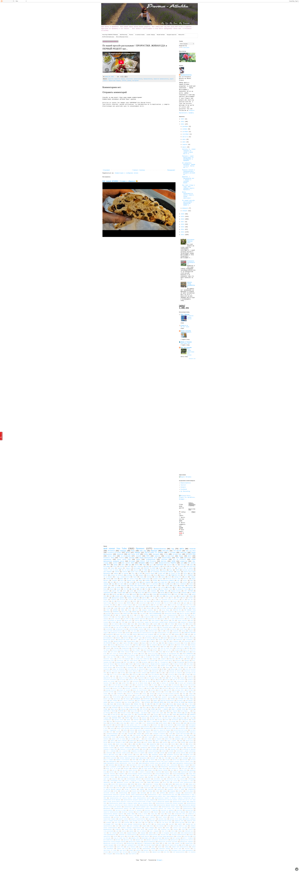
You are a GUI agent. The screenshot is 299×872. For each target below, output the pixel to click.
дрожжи (150, 740)
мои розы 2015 (186, 768)
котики (163, 624)
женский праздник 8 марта (118, 742)
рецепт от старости (176, 817)
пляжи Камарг (157, 787)
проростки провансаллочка (161, 78)
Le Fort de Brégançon (123, 658)
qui (145, 691)
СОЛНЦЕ (135, 613)
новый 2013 (163, 629)
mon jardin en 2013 (174, 573)
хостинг (119, 845)
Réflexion (154, 665)
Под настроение (186, 347)
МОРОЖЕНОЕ (116, 611)
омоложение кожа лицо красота (176, 779)
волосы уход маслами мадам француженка (128, 728)
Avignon (175, 585)
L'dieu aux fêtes (111, 657)
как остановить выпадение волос (149, 745)
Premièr (131, 664)
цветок (144, 597)
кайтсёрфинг (132, 745)
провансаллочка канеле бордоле (171, 806)
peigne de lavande (124, 690)
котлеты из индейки (139, 752)
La (120, 657)
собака (191, 596)
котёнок (185, 582)
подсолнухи (160, 789)
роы (134, 822)
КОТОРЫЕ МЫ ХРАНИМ (179, 702)
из (131, 744)
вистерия (112, 726)
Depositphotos (186, 483)
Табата (148, 714)
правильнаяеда (123, 792)
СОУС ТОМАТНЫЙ (188, 591)
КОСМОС (169, 702)
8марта (144, 643)
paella (105, 606)
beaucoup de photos (175, 671)
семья (191, 564)
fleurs (121, 557)
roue (112, 693)
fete (146, 589)
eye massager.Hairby (153, 678)
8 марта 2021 (126, 643)
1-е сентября (142, 641)
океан (112, 568)
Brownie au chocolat (140, 646)
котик (166, 554)
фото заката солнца (132, 578)
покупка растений (137, 791)
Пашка (164, 711)
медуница (158, 625)
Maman (188, 658)
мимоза (145, 571)
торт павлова (113, 833)
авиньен (144, 718)
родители (152, 820)
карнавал (106, 624)
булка (105, 723)
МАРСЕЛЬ (155, 705)
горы (121, 735)
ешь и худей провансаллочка (175, 618)
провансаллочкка (188, 808)
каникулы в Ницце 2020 (110, 749)
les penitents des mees (113, 686)
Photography (156, 601)
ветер (148, 725)
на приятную (157, 772)
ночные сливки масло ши (142, 775)
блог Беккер (185, 314)
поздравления (150, 559)
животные (183, 552)
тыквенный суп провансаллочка (127, 834)
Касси (136, 610)
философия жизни (147, 838)
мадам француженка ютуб (148, 557)
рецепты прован (123, 819)
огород (154, 594)
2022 (183, 121)
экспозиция (134, 852)
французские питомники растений (167, 841)
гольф (131, 582)
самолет (124, 826)
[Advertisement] (139, 156)
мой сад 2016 (131, 627)
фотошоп (118, 839)
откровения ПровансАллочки (153, 780)
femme (163, 678)
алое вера (190, 718)
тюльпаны (164, 559)
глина (122, 733)
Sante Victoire (118, 603)
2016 (183, 224)
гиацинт (132, 731)
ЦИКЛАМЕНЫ (155, 716)
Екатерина (180, 700)
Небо (177, 557)
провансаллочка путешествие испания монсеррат (169, 803)
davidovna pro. (156, 676)
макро (138, 559)
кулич (137, 754)
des (165, 676)
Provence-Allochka (114, 552)
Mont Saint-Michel (132, 660)
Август (189, 332)
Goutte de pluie (153, 653)
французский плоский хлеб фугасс (113, 843)
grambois (190, 679)
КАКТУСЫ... (138, 702)
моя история (125, 594)
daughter (133, 676)
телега (173, 831)
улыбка (136, 836)
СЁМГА (168, 712)
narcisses (165, 688)
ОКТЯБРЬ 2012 (164, 591)
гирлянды (149, 577)
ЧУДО (163, 716)
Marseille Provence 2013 (173, 578)
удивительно (107, 836)
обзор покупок (168, 775)
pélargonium (142, 606)
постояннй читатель (109, 792)
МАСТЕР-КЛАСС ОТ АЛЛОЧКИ (154, 552)
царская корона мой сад (172, 845)
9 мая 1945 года (153, 643)
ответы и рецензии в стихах (133, 780)
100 (150, 641)
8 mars (117, 643)
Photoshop (190, 662)
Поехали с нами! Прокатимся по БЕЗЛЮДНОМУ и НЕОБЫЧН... (188, 158)
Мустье (149, 575)
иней (191, 620)
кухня (169, 577)
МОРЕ (148, 556)
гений (117, 731)
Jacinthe (130, 599)
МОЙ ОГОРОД (183, 705)
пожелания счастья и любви (175, 789)
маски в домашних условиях (114, 766)
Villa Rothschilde (153, 669)
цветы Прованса (131, 846)
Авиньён (148, 608)
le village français (126, 604)
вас (171, 723)
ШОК (114, 615)
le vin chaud (164, 685)
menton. (185, 686)
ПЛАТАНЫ (190, 709)
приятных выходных (144, 596)
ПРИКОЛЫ (134, 611)
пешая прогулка (178, 785)
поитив (115, 791)
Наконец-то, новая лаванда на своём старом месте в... (188, 151)
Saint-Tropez (107, 603)
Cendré (105, 587)
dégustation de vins (110, 678)
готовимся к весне (183, 617)
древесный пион (152, 618)
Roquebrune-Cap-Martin (125, 665)
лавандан (106, 584)
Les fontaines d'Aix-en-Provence (169, 599)
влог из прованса (180, 726)
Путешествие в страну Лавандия (186, 611)
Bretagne (132, 561)
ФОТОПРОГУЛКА (190, 554)
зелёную (183, 742)
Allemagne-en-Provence (173, 643)
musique (157, 688)
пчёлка (123, 815)
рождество (183, 561)
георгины (124, 731)
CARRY (178, 597)
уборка (191, 834)
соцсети (190, 829)
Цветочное (187, 557)
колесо (132, 624)
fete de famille (169, 603)
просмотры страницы (127, 812)
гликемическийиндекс (112, 733)
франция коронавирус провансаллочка (157, 839)
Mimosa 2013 (181, 34)
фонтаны (126, 637)
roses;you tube (184, 691)
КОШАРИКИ (190, 702)
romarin (174, 691)
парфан (149, 782)
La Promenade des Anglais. (152, 657)
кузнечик (130, 754)
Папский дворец (151, 611)
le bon (130, 685)
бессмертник (185, 719)
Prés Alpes (190, 664)
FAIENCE (190, 597)
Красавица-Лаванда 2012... (191, 241)
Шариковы (170, 716)
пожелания (123, 585)
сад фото (171, 824)
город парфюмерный (111, 735)
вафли (185, 723)
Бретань (164, 561)
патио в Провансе (181, 584)
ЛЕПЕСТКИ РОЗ (177, 610)
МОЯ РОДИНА (192, 705)
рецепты (135, 634)
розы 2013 (159, 634)
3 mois (166, 597)
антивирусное (107, 719)
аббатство (136, 718)
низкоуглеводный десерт (162, 773)
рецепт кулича (162, 817)
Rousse (112, 589)
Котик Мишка (165, 610)
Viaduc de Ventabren (118, 669)
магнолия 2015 (144, 625)
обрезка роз (163, 777)
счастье (124, 831)
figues (182, 678)
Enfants (155, 650)
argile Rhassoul (133, 671)
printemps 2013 (131, 575)
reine (150, 691)
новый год (164, 584)
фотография (137, 568)
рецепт (178, 571)
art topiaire (145, 671)
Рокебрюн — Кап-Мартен (141, 712)
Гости (105, 700)
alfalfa (124, 80)
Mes (113, 601)
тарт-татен (165, 831)
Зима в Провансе (138, 566)
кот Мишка (192, 592)
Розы (133, 551)
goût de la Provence (179, 679)
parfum (112, 606)
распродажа (174, 815)
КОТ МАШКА (144, 570)
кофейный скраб (152, 752)
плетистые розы (136, 787)
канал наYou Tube (124, 559)
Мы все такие (185, 327)
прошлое (156, 812)
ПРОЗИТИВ (120, 711)
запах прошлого (155, 620)
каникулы (175, 592)
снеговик (164, 636)
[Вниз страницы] (297, 869)
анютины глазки (118, 719)
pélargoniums (152, 606)
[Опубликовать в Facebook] (125, 76)
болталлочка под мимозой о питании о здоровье (129, 721)
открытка (186, 594)
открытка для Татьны (171, 780)
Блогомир (178, 697)
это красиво (124, 573)
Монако (164, 570)
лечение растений (111, 758)
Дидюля (155, 700)
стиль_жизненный (108, 831)
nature (185, 573)
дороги (112, 740)
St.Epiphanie (130, 667)
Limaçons (154, 658)
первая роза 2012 (180, 784)
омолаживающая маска (165, 594)
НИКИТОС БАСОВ (164, 707)
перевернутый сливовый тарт (144, 785)
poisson (153, 690)
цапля (160, 845)
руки (146, 822)
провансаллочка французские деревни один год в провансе (141, 806)
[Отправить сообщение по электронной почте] (118, 76)
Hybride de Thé (143, 655)
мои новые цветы (161, 768)
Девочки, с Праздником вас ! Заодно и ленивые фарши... (188, 180)
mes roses (156, 604)
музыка (134, 594)
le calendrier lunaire (141, 685)
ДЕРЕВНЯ (115, 610)
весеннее (169, 564)
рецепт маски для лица (122, 634)
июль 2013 (122, 622)
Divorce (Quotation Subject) (120, 650)
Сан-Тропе (143, 613)
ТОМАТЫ (177, 570)
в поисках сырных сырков (190, 317)
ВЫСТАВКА (155, 698)
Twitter (183, 485)
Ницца (140, 580)
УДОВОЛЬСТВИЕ (183, 714)
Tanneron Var (170, 568)
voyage (116, 608)
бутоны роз (113, 723)
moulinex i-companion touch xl (134, 688)
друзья (162, 618)
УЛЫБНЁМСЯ (192, 714)
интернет (143, 744)
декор (191, 735)
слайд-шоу (118, 829)
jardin (115, 563)
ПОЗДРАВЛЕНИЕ (160, 564)
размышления (109, 634)
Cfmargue (116, 648)
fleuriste (190, 678)
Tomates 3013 (176, 667)
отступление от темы (187, 780)
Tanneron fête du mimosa (185, 568)
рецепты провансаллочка (138, 819)
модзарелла (135, 768)
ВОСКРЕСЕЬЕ (146, 698)
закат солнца (179, 566)
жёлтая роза (128, 620)
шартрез (146, 850)
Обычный (123, 709)
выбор (125, 730)
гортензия (172, 617)
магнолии (184, 759)
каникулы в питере (125, 749)
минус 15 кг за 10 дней (113, 768)
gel (154, 679)
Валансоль (164, 698)
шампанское (179, 639)
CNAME (151, 646)
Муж (150, 707)
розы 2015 (118, 822)
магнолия (192, 759)
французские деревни (118, 597)
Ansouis (112, 644)
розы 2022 (168, 634)
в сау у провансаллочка (148, 723)
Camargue (190, 585)
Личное (171, 704)
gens (185, 603)
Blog (137, 644)
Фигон (135, 716)
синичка (160, 827)
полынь (157, 791)
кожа (176, 564)
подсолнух (151, 789)
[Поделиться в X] (124, 76)
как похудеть (166, 745)
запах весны (174, 742)
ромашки (177, 634)
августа (185, 136)
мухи (118, 772)
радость (158, 815)
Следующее (106, 170)
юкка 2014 (166, 852)
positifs (169, 690)
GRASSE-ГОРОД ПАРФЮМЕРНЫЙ (191, 285)
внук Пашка (118, 617)
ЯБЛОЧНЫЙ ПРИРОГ (117, 718)
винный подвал (181, 725)
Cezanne (108, 648)
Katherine (166, 655)
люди (113, 584)
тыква (115, 578)
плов (110, 596)
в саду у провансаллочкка (169, 615)
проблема (162, 792)
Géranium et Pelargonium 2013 (170, 653)
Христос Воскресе (185, 613)
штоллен (106, 852)
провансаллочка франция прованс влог (167, 805)
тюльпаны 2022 (164, 834)
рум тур (153, 822)
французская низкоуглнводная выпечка (115, 841)
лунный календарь (183, 758)
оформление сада (108, 782)
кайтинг (191, 744)
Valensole (106, 669)
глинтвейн (130, 733)
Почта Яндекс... (185, 711)
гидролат (140, 731)
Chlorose (134, 648)
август (132, 615)
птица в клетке (142, 813)
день (140, 737)
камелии (162, 747)
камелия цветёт (175, 582)
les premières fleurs (181, 589)
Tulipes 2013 (161, 573)
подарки (142, 789)
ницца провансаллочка (112, 775)
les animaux (154, 589)
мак (104, 765)
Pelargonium (180, 662)
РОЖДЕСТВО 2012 (175, 575)
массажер (138, 766)
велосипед (192, 723)
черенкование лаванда (148, 848)
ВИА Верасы (126, 698)
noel (191, 573)
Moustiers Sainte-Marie (165, 660)
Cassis (171, 646)
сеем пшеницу (160, 826)
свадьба (144, 826)
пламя (127, 787)
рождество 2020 (191, 820)
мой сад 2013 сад (119, 627)
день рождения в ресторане (180, 737)
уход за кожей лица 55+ (121, 838)
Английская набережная (166, 608)
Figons (105, 599)
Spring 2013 (119, 667)
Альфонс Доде (138, 697)
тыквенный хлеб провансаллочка (148, 834)
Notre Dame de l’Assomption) (159, 662)
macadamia (160, 686)
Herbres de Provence (109, 655)
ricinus (166, 691)
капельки (124, 571)
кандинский (190, 747)
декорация (122, 737)
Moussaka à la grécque (148, 660)
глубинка (146, 733)
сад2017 (180, 824)
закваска (165, 742)
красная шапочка (180, 752)
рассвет (182, 815)
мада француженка (111, 761)
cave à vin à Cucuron (116, 674)
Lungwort (163, 658)
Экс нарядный (122, 615)
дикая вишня (147, 738)
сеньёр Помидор (149, 827)
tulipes (130, 695)
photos (105, 575)
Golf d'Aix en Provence (117, 653)
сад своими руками (159, 824)
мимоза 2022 (184, 766)
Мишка (181, 556)
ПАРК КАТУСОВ (144, 709)
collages (187, 674)
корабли (155, 624)
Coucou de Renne (115, 587)
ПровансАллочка (148, 78)
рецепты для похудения (147, 634)
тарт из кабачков (142, 831)
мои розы (129, 584)
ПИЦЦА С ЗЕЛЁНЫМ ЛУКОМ (178, 709)
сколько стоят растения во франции (147, 636)
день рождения (146, 582)
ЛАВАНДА (137, 552)
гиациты (164, 617)
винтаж (162, 592)
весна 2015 (132, 592)
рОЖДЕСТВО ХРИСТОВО (189, 632)
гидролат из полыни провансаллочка (156, 731)
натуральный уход (121, 629)
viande (151, 695)
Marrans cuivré (160, 587)
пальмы (183, 630)
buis (160, 672)
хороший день (189, 843)
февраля (185, 208)
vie (157, 695)
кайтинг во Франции (109, 745)
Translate (185, 47)
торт (105, 833)
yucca (107, 697)
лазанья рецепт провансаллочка (128, 756)
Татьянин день (165, 714)
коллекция (184, 592)
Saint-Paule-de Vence (186, 601)
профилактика (147, 812)
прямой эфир (164, 812)
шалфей (131, 850)
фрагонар (157, 637)
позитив (192, 549)
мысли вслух (179, 627)
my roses (164, 604)
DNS (188, 648)
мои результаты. (174, 768)
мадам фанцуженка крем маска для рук (131, 761)
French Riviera (151, 651)
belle (115, 672)
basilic (164, 671)
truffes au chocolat (118, 695)
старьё (172, 636)
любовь (141, 759)
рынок (189, 822)
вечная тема (156, 725)
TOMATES (128, 603)
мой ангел (179, 625)
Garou (187, 651)
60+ (172, 597)
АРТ (142, 608)
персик (157, 785)
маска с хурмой (184, 765)
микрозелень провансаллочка (134, 78)
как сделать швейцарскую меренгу (127, 747)
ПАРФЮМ (153, 709)
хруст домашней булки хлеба (132, 845)
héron (165, 681)
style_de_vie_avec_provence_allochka (168, 693)
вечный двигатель (169, 725)
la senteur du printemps (167, 683)
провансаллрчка (108, 810)
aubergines (155, 671)
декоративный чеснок (110, 737)
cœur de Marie (123, 676)
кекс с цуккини (123, 751)
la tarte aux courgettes (185, 683)
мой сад (143, 551)
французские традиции (186, 841)
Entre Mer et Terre (166, 650)
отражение (175, 630)
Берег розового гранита (165, 697)
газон (110, 731)
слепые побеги (129, 829)
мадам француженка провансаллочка (183, 763)
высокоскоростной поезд (180, 730)
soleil (144, 693)
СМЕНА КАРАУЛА (177, 712)
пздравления (189, 785)
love (133, 686)
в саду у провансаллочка (122, 577)
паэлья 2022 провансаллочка (119, 784)
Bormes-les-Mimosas (111, 646)
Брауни (193, 608)
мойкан (142, 770)
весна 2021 (184, 615)
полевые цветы (119, 596)
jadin (116, 683)
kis (116, 604)
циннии (159, 846)
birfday (123, 672)
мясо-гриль (132, 772)
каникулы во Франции (187, 622)
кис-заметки (115, 624)
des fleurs (173, 676)
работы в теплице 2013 (146, 815)
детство (130, 738)
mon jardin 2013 (128, 563)
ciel (163, 674)
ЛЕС (146, 704)
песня (116, 585)
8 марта (167, 585)
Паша (160, 611)
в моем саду (122, 723)
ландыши (106, 625)
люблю (107, 594)
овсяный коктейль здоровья (178, 777)
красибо (162, 752)
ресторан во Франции (120, 817)
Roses (105, 589)
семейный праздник (128, 636)
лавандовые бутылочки (173, 754)
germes (129, 80)
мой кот (114, 770)
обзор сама (179, 775)
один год (106, 779)
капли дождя (152, 749)
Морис (144, 707)
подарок (191, 630)
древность (142, 740)
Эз (177, 716)
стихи (178, 636)
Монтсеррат (136, 707)
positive (136, 570)
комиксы (147, 624)
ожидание (114, 779)
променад (120, 554)
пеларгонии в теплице (152, 784)
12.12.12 (161, 641)
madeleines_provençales (173, 686)
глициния (138, 733)
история (113, 622)
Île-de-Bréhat (117, 697)
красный (191, 752)
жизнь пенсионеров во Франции (112, 620)
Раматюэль (117, 613)
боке (110, 721)
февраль (118, 637)
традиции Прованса (132, 833)
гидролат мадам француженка (178, 731)
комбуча (140, 624)
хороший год (178, 843)
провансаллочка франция (146, 805)
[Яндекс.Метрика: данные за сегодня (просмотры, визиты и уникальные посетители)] (185, 477)
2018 (183, 219)
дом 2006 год (127, 618)
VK (192, 667)
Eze (184, 597)
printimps (190, 690)
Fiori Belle (114, 651)
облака (141, 594)
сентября (185, 134)
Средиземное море (109, 592)
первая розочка (113, 785)
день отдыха (148, 737)
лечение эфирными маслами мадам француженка (133, 758)
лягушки (167, 759)
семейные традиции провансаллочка (131, 827)
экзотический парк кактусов (119, 852)
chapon (127, 674)
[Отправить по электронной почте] (121, 76)
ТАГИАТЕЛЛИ (140, 714)
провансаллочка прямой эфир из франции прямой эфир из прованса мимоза (130, 803)
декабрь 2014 (182, 735)
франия (165, 637)
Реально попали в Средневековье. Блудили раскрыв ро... (188, 172)
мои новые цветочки (147, 768)
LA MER (140, 573)
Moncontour (120, 660)
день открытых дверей (161, 737)
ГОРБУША (172, 698)
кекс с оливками (111, 751)
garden (179, 603)
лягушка (160, 759)
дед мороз (172, 735)
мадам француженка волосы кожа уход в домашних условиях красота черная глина (169, 761)
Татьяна (156, 714)
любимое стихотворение (122, 759)
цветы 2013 (120, 846)
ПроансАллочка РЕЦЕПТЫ (167, 580)
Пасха (155, 575)
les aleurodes (175, 685)
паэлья (191, 584)
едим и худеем (159, 740)
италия (173, 744)
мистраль (126, 768)
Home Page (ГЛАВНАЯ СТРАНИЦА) (110, 34)
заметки (137, 620)
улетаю (115, 836)
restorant (158, 691)
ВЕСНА (128, 552)
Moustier (185, 578)
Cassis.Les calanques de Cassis (186, 646)
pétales (138, 691)
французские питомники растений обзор (181, 637)
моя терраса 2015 (182, 770)
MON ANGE (181, 658)
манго (124, 765)
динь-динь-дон (185, 343)
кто (123, 754)
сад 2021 (148, 824)
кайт (184, 744)
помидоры (172, 791)
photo (124, 591)
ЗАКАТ (128, 566)
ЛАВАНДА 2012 (137, 704)
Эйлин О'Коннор (186, 342)
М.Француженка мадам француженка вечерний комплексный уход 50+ (123, 705)
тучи (157, 833)
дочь (123, 564)
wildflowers (192, 695)
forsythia (122, 679)
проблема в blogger (175, 792)
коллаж (164, 751)
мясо (124, 772)
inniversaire (180, 681)
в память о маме (134, 723)
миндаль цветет (169, 625)
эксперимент (189, 639)
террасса (128, 568)
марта (184, 147)
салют (117, 826)
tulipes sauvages (190, 606)
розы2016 (126, 822)
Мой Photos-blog (123, 34)
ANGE (163, 643)
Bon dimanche (153, 644)
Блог (187, 608)
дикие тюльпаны (115, 618)
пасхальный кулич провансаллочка (183, 782)
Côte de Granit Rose (167, 648)
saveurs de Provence (132, 693)
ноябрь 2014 (157, 775)
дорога (105, 740)
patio (122, 580)
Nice (128, 601)
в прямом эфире (121, 592)
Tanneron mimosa (149, 573)
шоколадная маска (163, 850)
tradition (106, 695)
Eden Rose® (147, 650)
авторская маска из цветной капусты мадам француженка (166, 718)
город (137, 582)
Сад (172, 549)
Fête (174, 651)
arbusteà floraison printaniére (115, 671)
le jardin (154, 685)
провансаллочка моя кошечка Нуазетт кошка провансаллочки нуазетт (130, 798)
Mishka (161, 568)
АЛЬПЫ (136, 608)
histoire (120, 681)
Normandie (145, 662)
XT (167, 669)
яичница (117, 853)
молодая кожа (151, 770)
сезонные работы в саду (180, 826)
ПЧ (126, 711)
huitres (158, 681)
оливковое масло (153, 630)
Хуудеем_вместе (144, 716)
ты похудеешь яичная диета (169, 833)
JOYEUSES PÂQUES (155, 655)
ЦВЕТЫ (182, 549)
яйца (124, 853)
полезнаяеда (148, 791)
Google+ (192, 110)
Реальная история (126, 712)
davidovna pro (144, 676)
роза (186, 577)
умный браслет (145, 836)
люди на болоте (150, 759)
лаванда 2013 (181, 624)
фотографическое (108, 839)
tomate (191, 693)
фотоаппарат (148, 637)
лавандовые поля (188, 754)
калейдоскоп (143, 747)
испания (106, 622)
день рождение (108, 571)
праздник (156, 554)
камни (156, 577)
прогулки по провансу (167, 810)
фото (189, 556)
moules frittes (117, 688)
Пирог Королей (173, 711)
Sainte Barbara (108, 667)
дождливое (178, 738)
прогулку (179, 810)
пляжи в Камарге (169, 787)
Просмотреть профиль (186, 113)
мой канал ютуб (133, 554)
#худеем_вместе (131, 641)
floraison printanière (110, 679)
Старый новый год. (129, 714)
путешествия (169, 556)
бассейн (152, 719)
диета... (138, 738)
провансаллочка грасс (139, 796)
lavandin (114, 580)
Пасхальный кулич (155, 711)
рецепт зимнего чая (136, 817)
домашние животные (139, 618)
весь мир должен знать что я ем (134, 725)
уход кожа (187, 836)
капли (144, 749)
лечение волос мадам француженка (121, 625)
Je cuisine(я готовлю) (140, 34)
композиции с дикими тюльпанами (186, 751)
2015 (183, 227)
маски (193, 765)
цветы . (135, 639)
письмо (111, 787)
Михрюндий (115, 707)
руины (139, 822)
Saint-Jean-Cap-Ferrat (186, 665)
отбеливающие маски (116, 780)
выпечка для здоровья (144, 730)
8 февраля (136, 643)
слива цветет (140, 829)
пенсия (163, 784)
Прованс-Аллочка (176, 591)
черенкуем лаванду (164, 848)
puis (131, 691)
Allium (185, 643)
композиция (109, 752)
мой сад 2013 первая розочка (128, 770)
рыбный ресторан (180, 822)
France (115, 566)
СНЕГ (178, 580)
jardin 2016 (125, 683)
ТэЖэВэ (174, 714)
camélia (134, 589)
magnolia (147, 604)
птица (154, 596)
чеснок (171, 639)
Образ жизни (114, 709)
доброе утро (168, 738)
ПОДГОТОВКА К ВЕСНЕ (109, 711)
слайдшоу (192, 577)
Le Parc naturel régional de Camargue (141, 587)
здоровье (166, 620)
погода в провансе (130, 789)
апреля (185, 144)
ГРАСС (107, 610)
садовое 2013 (115, 636)
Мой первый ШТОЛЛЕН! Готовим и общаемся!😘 (120, 181)
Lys (183, 599)
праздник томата (131, 596)
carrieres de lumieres (175, 672)
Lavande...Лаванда (151, 34)
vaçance (122, 566)
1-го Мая (152, 597)
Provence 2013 (109, 557)
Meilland (106, 601)
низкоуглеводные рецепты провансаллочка (140, 773)
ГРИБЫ (191, 698)
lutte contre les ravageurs (146, 686)
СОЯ (186, 712)
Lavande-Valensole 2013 (144, 599)
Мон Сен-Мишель (125, 707)
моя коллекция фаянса (166, 627)
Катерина (119, 704)
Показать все (192, 358)
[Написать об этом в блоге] (122, 76)
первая (170, 784)
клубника (124, 624)
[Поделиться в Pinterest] (127, 76)
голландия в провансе (159, 733)
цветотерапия (110, 846)
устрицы (179, 836)
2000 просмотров (186, 641)
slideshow (153, 591)
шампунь (138, 850)
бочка (180, 721)
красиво (131, 557)
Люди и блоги (189, 704)
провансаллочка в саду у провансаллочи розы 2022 (162, 794)
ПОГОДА (155, 580)
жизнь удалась (148, 742)
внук (171, 566)
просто (138, 812)
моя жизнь (154, 627)
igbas (171, 681)
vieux (163, 695)
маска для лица (152, 765)
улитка (122, 836)
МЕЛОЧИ (163, 705)
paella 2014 (115, 591)
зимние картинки (182, 620)
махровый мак (147, 766)
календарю (153, 747)
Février (168, 651)
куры (191, 582)
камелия (117, 571)
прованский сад (176, 632)
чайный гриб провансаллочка (180, 846)
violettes (171, 695)
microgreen (135, 80)
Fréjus (160, 651)
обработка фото (152, 777)
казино (130, 622)
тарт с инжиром (154, 831)
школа (153, 850)
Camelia (158, 646)
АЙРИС (130, 608)
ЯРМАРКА (127, 718)
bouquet (130, 672)
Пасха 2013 (134, 711)
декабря (185, 126)
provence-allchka (109, 691)
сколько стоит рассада (180, 827)
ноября (185, 129)
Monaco (170, 587)
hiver (128, 681)
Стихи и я (184, 325)
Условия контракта (111, 716)
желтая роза (189, 740)
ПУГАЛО (141, 611)
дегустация (150, 735)
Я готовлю (171, 552)
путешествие (177, 554)
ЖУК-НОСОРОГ (189, 700)
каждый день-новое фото (161, 582)
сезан (168, 826)
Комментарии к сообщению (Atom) (126, 173)
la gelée (153, 683)
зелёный (191, 742)
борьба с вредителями (153, 721)
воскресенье (147, 617)
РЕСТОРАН (108, 613)
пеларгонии (183, 564)
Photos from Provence (148, 561)
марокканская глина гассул (137, 765)
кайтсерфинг (122, 745)
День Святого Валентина (127, 700)
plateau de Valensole (117, 575)
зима (173, 620)
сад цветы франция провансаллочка (131, 824)
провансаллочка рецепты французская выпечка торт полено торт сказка (157, 808)
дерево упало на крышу (118, 738)
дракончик (133, 740)
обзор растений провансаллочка (113, 630)
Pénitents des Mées (109, 665)
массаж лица (115, 594)
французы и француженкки (144, 843)
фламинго (106, 597)
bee (110, 672)
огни (126, 630)
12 (154, 641)
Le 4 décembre (186, 657)
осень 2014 (177, 594)
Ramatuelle (167, 601)
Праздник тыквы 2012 (171, 34)
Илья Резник (128, 702)
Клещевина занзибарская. (191, 262)
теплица (108, 578)
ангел (138, 615)
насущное (175, 772)
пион (105, 787)
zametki (123, 608)
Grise (125, 587)
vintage (108, 608)
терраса (116, 573)
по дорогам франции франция (112, 789)
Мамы (107, 707)
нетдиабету (121, 773)
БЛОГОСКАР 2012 (150, 697)
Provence (131, 34)
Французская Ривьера (171, 613)
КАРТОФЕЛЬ (147, 702)
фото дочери (176, 838)
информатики (153, 744)
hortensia (136, 681)
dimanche (190, 676)
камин (181, 747)
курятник (145, 754)
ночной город (183, 629)
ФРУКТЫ (128, 716)
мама (118, 765)
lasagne (106, 685)
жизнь (137, 564)
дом (182, 563)
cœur (114, 676)
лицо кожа (164, 758)
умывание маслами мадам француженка (163, 836)
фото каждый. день (136, 637)
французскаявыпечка (149, 841)
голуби (170, 733)
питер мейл (119, 787)
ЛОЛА (151, 704)
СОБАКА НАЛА (126, 613)
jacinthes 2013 (108, 604)
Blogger (182, 585)
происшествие (189, 810)
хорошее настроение (133, 597)
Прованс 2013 (164, 575)
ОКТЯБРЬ (147, 580)
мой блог (187, 625)
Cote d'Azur (143, 648)
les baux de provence (189, 685)
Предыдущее (171, 170)
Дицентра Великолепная (167, 700)
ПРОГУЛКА (165, 551)
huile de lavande (147, 681)
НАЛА (155, 707)
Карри (111, 704)
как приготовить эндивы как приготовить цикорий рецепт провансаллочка (156, 622)
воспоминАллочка (148, 728)
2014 (183, 229)
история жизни (164, 744)
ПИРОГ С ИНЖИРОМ (163, 709)
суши (117, 831)
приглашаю (143, 792)
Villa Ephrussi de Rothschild (136, 669)
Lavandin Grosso (157, 578)
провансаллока (188, 792)
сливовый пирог (152, 829)
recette (161, 606)
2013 (183, 232)
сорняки (175, 829)
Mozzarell (178, 660)
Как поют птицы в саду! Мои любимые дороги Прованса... (188, 187)
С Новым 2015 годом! (157, 712)
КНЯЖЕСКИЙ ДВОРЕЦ (158, 702)
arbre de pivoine (190, 669)
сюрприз (131, 831)
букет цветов (189, 721)
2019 (183, 216)
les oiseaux (138, 604)
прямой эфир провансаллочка (138, 585)
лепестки (182, 756)
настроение (109, 629)
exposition (141, 678)
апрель (105, 582)
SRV (175, 665)
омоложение (147, 779)
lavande (138, 556)
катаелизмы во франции (188, 749)
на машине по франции (144, 772)
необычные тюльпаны (109, 773)
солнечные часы (165, 829)
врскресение (181, 728)
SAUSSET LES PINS (166, 665)
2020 (183, 214)
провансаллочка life (163, 632)
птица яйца (154, 813)
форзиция (167, 838)
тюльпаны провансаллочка (179, 834)
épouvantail (127, 697)
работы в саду (132, 815)
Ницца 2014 (175, 707)
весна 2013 (112, 556)
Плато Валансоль (169, 611)
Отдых (170, 570)
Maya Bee (190, 599)
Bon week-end (164, 644)
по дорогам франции (187, 787)
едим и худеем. (171, 740)
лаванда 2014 (178, 577)
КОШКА (122, 610)
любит (134, 759)
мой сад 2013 (190, 551)
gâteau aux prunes (109, 681)
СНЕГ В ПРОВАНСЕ (188, 575)
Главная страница (138, 170)
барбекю (144, 719)
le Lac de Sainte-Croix (118, 685)
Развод (115, 712)
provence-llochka (122, 691)
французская (174, 839)
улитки (129, 836)
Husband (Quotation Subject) (127, 655)
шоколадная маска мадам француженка (182, 850)
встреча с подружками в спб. (112, 730)
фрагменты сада (128, 839)
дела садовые (132, 737)
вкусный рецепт (168, 726)
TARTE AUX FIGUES (152, 667)
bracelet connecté (141, 672)
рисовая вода (163, 819)
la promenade (126, 556)
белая (166, 719)
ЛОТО (157, 704)
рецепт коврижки (150, 817)
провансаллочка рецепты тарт (123, 808)
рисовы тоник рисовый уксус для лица (135, 820)
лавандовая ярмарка (157, 754)
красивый (170, 752)
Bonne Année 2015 (182, 644)
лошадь (173, 758)
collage (179, 674)
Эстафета (183, 716)
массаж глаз (128, 766)
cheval (143, 674)
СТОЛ (191, 712)
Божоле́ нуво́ (107, 698)
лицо (144, 564)
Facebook (184, 489)
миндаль (193, 766)
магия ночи (176, 759)
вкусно (165, 566)
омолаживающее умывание (134, 779)
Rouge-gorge (144, 665)
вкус (119, 726)
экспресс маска (144, 852)
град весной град (138, 735)
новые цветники (127, 775)
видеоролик (107, 559)
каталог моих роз (135, 571)
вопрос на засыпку (135, 617)
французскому (130, 843)
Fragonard (113, 599)
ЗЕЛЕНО (105, 702)
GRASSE (181, 651)
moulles (149, 688)
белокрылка (175, 719)
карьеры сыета (175, 749)
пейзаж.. (140, 784)
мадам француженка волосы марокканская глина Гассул (119, 763)
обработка (141, 777)
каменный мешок (172, 747)
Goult (142, 653)
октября (185, 131)
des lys (182, 676)
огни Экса (133, 630)
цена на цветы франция (148, 639)
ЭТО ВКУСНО (177, 551)
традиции (186, 636)
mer (192, 686)
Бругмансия (117, 698)
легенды (161, 756)
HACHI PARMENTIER (188, 653)
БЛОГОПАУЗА (179, 608)
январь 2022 (107, 641)
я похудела (109, 853)
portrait (160, 690)
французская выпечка (187, 839)
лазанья (190, 624)
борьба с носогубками (169, 721)
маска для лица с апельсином (168, 765)
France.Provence (138, 651)
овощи (147, 594)
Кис (157, 610)
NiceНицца (118, 662)
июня (184, 142)
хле (163, 843)
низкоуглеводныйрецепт (179, 773)
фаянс (121, 578)
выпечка (132, 730)
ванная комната (163, 723)
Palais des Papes (145, 601)
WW (162, 669)
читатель (187, 848)
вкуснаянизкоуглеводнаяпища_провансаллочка (136, 726)
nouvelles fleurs (188, 604)
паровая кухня (139, 782)
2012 (183, 234)
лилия (135, 625)
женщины (139, 742)
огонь (191, 777)
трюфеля (151, 833)
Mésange (187, 660)
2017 (183, 221)
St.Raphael (140, 667)
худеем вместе (153, 585)
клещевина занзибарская (138, 751)
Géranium (122, 599)
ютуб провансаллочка (179, 852)
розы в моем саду (171, 596)
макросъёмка (166, 557)
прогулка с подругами (151, 810)
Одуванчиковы (132, 709)
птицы (162, 813)
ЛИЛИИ (173, 561)
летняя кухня (191, 756)
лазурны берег (144, 756)
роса (183, 634)
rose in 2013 (170, 606)
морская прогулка (143, 627)
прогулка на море (121, 810)
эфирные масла (156, 852)
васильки (178, 723)
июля (184, 139)
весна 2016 (141, 592)
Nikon (134, 601)
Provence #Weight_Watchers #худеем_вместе (157, 664)
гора (194, 733)
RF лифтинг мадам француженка (184, 587)
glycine (167, 679)
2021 (183, 124)
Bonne (172, 644)
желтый (105, 742)
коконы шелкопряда (153, 751)
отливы (168, 630)
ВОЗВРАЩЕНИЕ (136, 698)
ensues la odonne (124, 678)
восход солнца (171, 728)
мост (172, 770)
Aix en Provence (179, 559)
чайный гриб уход (122, 848)
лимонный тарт (154, 758)
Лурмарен (179, 704)
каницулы (136, 749)
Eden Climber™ (136, 650)
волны (112, 728)
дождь (116, 564)
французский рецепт (124, 639)
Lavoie (177, 657)
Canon (164, 646)
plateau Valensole (122, 606)
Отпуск (152, 563)
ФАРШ (122, 716)
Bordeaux (192, 644)
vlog (178, 695)
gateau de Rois (145, 679)
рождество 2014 (179, 820)
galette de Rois (133, 679)
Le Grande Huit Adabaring (141, 658)
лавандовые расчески (109, 756)
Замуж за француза (116, 702)
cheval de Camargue (153, 674)
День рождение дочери (144, 700)
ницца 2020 (192, 773)
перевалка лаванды (127, 785)
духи (168, 592)
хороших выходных (109, 845)
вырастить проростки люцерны (116, 78)
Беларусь (141, 575)
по (177, 787)
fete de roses (173, 678)
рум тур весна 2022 (165, 822)
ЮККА (191, 580)
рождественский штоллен (165, 820)
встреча (191, 728)
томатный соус (189, 831)
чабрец (167, 846)
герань (142, 577)
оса (162, 630)
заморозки (145, 620)
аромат (128, 719)
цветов (183, 845)
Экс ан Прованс (108, 577)
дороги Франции (122, 740)
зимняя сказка (120, 744)
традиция (142, 833)
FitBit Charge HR (126, 651)
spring (152, 693)
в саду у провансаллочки (151, 615)
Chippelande (125, 648)
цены (153, 846)
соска (183, 829)
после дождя (189, 791)
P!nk (172, 662)
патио (171, 584)
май (152, 625)
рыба (189, 634)
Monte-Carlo (120, 601)
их (178, 744)
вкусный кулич (156, 726)
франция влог (139, 839)
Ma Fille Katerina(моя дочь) (108, 36)
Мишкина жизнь (131, 580)
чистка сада (177, 848)
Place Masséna (121, 664)
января (185, 211)
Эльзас (185, 580)
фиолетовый (158, 838)
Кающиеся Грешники (147, 610)
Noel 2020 (136, 662)
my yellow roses (175, 604)
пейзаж (132, 784)
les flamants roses (166, 589)
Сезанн (105, 714)
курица (163, 577)
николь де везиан (152, 629)
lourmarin (126, 686)
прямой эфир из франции (178, 812)
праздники (134, 792)
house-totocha (186, 331)
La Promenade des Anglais (132, 657)
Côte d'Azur (153, 648)
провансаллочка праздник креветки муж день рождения (139, 799)
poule (131, 591)
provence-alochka (142, 591)
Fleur (133, 573)
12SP (168, 641)
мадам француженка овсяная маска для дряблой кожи (154, 763)
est (133, 678)
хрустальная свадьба (149, 845)
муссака (111, 772)
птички (169, 813)
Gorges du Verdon (132, 653)
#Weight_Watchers (119, 641)
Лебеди (164, 704)
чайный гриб (161, 639)
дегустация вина (161, 735)
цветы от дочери (143, 846)
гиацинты (156, 617)
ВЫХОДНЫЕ (142, 563)
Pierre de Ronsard (109, 664)
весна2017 (109, 725)
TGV (161, 667)
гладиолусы (192, 731)
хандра (157, 843)
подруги (106, 632)
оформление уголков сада (124, 782)
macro (151, 564)
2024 (183, 119)
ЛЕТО (108, 564)
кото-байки (171, 624)
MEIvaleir (172, 658)
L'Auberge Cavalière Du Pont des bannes (183, 655)
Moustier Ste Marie (161, 34)
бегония (160, 719)
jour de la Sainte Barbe (139, 683)
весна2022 (118, 725)
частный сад (135, 848)
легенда (154, 756)
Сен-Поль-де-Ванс (115, 714)
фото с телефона (188, 838)
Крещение (127, 704)
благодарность (156, 566)
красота (157, 556)
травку (122, 833)
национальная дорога (187, 772)
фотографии (107, 566)
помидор (165, 791)
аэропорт (136, 719)
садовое (120, 568)
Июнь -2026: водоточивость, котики (190, 352)
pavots (193, 688)
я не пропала (191, 852)
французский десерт (109, 639)
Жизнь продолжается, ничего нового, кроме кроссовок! (188, 195)
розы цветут (182, 596)
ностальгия (173, 629)
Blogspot (143, 644)
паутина (106, 784)
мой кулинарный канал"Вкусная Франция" (162, 571)
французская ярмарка (135, 841)
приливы (127, 632)
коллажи (171, 751)
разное (166, 815)
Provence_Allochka (178, 664)
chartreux (135, 674)
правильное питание (116, 632)
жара (181, 740)
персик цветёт (166, 785)
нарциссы (166, 772)
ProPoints (139, 664)
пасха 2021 (166, 782)
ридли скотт (151, 819)
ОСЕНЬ (146, 554)
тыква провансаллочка (186, 833)
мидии (156, 766)
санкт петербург (134, 826)
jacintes (190, 681)
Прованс (140, 549)
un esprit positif (140, 695)
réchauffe (120, 693)
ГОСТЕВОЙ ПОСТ (182, 698)
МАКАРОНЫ (147, 705)
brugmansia (153, 672)
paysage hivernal (111, 690)
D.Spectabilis (180, 648)
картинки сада (163, 749)
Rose (136, 665)
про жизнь (153, 792)
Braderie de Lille (126, 646)
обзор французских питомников (126, 777)
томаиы (180, 831)
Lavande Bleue (145, 578)
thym (184, 693)
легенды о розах (171, 756)
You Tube (126, 589)
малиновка (111, 765)
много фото (120, 584)
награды (193, 627)
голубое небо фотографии (182, 733)
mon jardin (191, 563)
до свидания (158, 738)
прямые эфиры (131, 813)
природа (123, 551)
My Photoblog (185, 491)
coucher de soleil (155, 603)
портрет (180, 791)
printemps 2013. (179, 690)
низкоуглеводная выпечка (136, 629)
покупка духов (125, 791)
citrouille (171, 674)
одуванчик (142, 630)
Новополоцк (185, 707)
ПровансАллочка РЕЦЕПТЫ (167, 563)
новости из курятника (151, 584)
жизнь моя (190, 618)
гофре (127, 735)
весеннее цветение (187, 570)
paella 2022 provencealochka (179, 688)
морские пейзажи (163, 770)
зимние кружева (108, 744)
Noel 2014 (127, 662)
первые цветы (107, 585)
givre (191, 603)
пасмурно (156, 782)
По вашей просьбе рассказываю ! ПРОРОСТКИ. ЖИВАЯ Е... (188, 203)
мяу (187, 627)
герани (135, 577)
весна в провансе (152, 592)
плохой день (147, 787)
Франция (154, 551)
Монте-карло (125, 611)
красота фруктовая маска (111, 754)
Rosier (175, 601)
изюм (137, 744)
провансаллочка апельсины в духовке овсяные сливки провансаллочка (124, 794)
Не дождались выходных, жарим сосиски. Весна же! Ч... (188, 165)
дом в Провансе (188, 738)
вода (125, 617)
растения (190, 815)
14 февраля (175, 641)
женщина (131, 742)
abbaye (173, 669)
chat (140, 589)
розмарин (108, 822)
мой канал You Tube (115, 549)
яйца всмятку (132, 853)
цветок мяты (192, 845)
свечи (151, 826)
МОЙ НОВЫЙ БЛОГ (172, 705)
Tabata (167, 667)
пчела (160, 596)
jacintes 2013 (108, 683)
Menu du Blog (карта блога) (122, 36)
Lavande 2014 (167, 657)
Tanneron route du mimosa (111, 570)
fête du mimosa (126, 570)
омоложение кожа (158, 779)
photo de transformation (140, 690)
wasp (184, 695)
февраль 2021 (135, 838)
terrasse (179, 606)
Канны (105, 704)
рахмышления (107, 817)
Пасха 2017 (143, 711)
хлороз (170, 843)
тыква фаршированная (109, 834)
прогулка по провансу (135, 810)
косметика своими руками (123, 752)
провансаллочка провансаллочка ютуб (143, 632)
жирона (157, 742)
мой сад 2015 (138, 584)
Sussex (119, 589)
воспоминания (160, 728)
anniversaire (143, 603)
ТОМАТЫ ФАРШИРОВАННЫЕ (155, 613)
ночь (191, 629)
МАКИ (147, 566)
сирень (167, 827)
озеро (122, 779)
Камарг (130, 610)
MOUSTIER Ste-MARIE (149, 568)
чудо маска (123, 850)
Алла (155, 608)
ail (135, 603)
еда (130, 564)
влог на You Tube (121, 582)
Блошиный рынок (188, 697)
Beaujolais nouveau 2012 (125, 644)
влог (112, 582)
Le (154, 599)
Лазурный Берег (154, 570)
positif (133, 606)
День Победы (113, 700)
